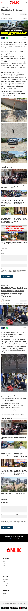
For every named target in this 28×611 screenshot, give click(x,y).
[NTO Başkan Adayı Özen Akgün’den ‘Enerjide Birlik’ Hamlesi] (20, 212)
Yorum (2, 253)
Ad (2, 263)
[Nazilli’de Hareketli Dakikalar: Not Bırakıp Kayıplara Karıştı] (20, 194)
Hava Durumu (5, 579)
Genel (17, 303)
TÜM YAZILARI (23, 14)
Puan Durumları (6, 587)
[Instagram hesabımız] (14, 538)
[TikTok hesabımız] (18, 538)
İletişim (4, 593)
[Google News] (24, 39)
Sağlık (4, 571)
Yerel (25, 303)
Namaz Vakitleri (6, 583)
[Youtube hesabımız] (16, 538)
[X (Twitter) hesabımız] (12, 538)
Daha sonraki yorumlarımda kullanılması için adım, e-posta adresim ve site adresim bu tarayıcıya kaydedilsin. (13, 271)
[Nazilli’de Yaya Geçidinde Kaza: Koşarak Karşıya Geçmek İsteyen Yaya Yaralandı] (7, 194)
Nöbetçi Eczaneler (6, 585)
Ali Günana (7, 14)
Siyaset (4, 567)
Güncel (25, 18)
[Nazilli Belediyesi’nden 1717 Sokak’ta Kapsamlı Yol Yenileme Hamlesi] (14, 484)
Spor (4, 573)
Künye (4, 595)
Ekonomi (4, 569)
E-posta (16, 263)
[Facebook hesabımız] (10, 538)
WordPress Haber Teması (19, 603)
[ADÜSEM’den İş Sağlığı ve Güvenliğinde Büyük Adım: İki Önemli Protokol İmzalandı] (14, 233)
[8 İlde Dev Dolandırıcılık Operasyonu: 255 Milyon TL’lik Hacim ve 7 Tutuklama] (14, 176)
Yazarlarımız (5, 597)
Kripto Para (5, 581)
